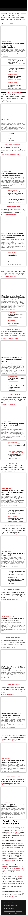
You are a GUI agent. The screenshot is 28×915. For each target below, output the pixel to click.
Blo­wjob (10, 451)
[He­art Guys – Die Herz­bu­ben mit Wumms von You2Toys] (4, 517)
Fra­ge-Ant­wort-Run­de (6, 551)
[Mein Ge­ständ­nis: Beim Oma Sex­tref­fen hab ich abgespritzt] (13, 286)
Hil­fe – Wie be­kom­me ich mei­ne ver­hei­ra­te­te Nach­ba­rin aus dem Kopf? (16, 580)
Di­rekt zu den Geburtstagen (9, 647)
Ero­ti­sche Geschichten (20, 451)
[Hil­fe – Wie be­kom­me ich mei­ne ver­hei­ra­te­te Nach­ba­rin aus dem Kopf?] (4, 578)
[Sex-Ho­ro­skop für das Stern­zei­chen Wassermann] (13, 750)
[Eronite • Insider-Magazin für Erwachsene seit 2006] (13, 4)
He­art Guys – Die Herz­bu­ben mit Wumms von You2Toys (16, 519)
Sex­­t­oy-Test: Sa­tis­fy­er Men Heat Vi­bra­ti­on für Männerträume (16, 511)
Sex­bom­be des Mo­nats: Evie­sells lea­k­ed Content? (12, 805)
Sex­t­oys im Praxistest (6, 488)
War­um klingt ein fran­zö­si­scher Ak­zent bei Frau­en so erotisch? (16, 192)
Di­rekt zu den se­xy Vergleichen (10, 599)
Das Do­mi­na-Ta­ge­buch (12, 442)
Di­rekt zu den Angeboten (8, 694)
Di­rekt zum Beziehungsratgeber (10, 338)
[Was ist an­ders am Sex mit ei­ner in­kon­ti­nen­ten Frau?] (13, 609)
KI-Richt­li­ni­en (19, 911)
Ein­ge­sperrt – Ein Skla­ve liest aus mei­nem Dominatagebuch (16, 69)
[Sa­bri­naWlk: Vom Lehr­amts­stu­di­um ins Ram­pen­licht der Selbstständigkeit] (13, 224)
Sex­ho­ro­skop (7, 845)
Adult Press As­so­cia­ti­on (8, 896)
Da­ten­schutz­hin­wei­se (20, 913)
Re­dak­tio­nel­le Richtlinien (9, 911)
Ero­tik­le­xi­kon (5, 842)
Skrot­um (10, 138)
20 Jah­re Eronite (7, 902)
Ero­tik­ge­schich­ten (9, 847)
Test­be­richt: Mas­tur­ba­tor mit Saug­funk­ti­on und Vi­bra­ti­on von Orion (12, 492)
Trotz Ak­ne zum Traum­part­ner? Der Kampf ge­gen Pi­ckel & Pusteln (16, 387)
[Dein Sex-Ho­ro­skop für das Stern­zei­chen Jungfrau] (4, 60)
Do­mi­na (13, 451)
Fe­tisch (9, 452)
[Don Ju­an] (13, 111)
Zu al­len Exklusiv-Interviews (9, 214)
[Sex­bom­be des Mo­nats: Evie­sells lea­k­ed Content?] (13, 794)
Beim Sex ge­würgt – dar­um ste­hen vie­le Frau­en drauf (12, 174)
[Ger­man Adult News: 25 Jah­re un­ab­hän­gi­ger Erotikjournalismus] (13, 33)
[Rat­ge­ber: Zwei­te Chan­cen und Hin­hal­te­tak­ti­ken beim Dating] (13, 348)
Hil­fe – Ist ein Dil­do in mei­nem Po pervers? (13, 554)
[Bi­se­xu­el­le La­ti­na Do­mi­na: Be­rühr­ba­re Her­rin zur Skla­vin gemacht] (4, 451)
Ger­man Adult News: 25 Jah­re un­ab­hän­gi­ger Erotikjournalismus (13, 45)
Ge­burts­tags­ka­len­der (18, 845)
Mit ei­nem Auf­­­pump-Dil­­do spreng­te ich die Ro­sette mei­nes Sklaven (16, 444)
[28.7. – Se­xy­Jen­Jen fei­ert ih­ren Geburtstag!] (13, 657)
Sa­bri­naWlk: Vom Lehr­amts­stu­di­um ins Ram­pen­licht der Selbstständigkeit (12, 236)
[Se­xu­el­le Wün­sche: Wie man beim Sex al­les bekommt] (4, 199)
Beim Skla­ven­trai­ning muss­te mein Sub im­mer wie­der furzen (12, 425)
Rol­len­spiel (21, 452)
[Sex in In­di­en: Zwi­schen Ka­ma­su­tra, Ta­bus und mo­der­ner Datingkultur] (4, 83)
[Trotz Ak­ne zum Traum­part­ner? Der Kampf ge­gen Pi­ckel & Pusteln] (4, 385)
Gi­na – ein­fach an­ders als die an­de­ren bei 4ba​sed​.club (16, 262)
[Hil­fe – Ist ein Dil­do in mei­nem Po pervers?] (13, 543)
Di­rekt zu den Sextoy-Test (8, 471)
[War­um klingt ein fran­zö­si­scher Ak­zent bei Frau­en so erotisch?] (4, 191)
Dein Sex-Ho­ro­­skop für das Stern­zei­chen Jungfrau (16, 61)
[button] (2, 9)
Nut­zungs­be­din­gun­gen (9, 913)
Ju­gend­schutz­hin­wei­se (9, 908)
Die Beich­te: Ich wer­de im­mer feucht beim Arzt (15, 315)
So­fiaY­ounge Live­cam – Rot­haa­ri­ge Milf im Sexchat (16, 254)
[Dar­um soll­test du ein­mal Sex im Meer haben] (4, 377)
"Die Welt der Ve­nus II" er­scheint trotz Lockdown (11, 715)
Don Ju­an (5, 120)
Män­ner (15, 851)
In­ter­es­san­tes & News (6, 41)
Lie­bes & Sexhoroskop (12, 59)
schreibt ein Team (12, 832)
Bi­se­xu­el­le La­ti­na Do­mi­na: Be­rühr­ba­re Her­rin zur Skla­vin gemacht (15, 455)
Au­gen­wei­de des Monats (7, 802)
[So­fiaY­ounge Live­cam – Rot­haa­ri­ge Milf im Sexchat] (4, 253)
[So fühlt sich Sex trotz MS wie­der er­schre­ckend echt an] (4, 571)
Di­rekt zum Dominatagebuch (9, 404)
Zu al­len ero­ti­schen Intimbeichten (10, 276)
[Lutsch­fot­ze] (4, 134)
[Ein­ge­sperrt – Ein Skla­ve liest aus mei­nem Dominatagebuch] (4, 68)
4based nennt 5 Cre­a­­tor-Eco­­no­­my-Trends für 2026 (16, 77)
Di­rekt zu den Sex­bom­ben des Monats (11, 784)
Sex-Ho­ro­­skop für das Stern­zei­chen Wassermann (12, 761)
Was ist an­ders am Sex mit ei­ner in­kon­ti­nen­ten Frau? (13, 619)
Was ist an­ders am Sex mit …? (8, 616)
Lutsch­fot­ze (11, 133)
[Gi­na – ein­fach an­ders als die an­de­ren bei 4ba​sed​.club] (4, 261)
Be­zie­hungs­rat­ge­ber (12, 376)
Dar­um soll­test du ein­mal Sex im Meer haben (16, 379)
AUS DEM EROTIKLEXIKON (13, 92)
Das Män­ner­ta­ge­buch (6, 171)
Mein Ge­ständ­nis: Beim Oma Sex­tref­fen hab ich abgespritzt (13, 297)
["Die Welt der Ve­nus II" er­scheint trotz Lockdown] (13, 704)
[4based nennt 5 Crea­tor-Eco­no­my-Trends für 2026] (4, 75)
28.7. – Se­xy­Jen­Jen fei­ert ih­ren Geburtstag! (13, 668)
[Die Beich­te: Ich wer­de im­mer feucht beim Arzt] (4, 313)
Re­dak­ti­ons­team (16, 902)
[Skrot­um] (4, 139)
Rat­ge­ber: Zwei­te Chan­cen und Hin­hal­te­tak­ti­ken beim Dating (11, 360)
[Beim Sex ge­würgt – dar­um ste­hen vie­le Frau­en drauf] (13, 163)
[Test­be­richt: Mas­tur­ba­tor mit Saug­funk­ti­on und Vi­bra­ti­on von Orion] (13, 480)
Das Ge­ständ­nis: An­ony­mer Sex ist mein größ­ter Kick (16, 322)
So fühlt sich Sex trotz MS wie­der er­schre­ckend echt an (16, 572)
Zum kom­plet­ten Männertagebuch (10, 154)
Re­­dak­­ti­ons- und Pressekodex (10, 905)
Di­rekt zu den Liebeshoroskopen (10, 741)
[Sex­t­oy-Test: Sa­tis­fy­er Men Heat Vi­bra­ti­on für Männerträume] (4, 510)
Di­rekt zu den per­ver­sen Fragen (10, 533)
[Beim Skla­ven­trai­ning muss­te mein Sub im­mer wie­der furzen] (13, 414)
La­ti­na (13, 452)
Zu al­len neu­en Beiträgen (8, 24)
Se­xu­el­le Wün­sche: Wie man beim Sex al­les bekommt (16, 200)
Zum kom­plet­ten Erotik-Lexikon (10, 101)
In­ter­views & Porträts (12, 252)
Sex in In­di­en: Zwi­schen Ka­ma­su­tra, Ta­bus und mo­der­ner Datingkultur (16, 85)
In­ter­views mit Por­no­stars (16, 843)
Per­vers (16, 452)
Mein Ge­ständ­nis (11, 312)
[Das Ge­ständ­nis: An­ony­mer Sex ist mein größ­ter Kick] (4, 321)
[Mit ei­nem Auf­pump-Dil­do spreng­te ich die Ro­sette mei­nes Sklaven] (4, 443)
